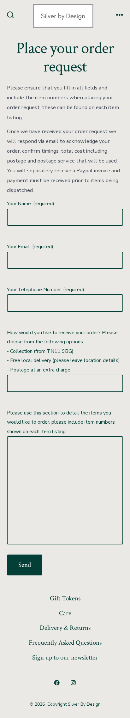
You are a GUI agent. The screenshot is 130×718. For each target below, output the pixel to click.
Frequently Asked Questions (65, 642)
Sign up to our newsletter (65, 657)
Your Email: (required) (30, 246)
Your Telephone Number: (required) (45, 289)
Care (65, 613)
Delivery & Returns (65, 627)
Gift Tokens (65, 598)
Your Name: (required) (30, 203)
